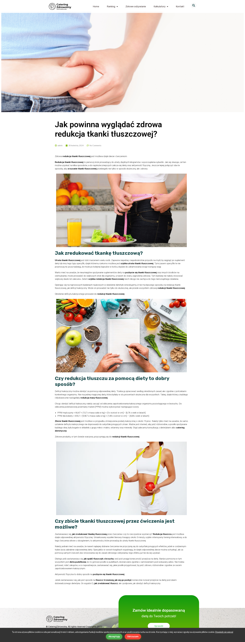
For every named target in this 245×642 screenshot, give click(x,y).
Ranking (111, 6)
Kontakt (180, 6)
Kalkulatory (160, 6)
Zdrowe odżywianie (136, 6)
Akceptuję (114, 636)
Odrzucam (133, 636)
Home (96, 6)
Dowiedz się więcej (224, 632)
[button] (194, 5)
